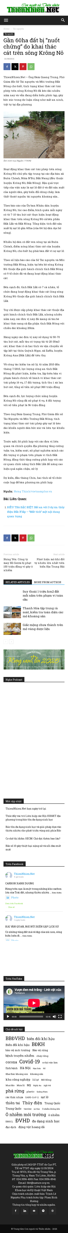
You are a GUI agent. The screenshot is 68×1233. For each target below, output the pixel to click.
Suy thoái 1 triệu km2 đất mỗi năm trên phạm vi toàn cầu (43, 595)
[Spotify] (43, 1210)
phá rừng (15, 1091)
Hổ (44, 1068)
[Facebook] (6, 66)
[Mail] (34, 1210)
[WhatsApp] (31, 66)
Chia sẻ (11, 907)
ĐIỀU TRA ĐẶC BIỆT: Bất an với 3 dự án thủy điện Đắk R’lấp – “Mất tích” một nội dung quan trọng (36, 511)
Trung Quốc (13, 1108)
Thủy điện (32, 1103)
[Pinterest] (23, 66)
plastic (30, 1091)
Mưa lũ (21, 1085)
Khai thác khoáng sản (17, 1074)
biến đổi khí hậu (41, 1039)
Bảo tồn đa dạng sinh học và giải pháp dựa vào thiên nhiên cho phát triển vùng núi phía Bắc (33, 828)
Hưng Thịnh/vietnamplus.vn (33, 491)
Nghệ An (37, 1085)
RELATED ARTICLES (18, 582)
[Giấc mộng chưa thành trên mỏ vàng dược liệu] (12, 629)
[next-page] (11, 642)
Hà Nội (25, 1068)
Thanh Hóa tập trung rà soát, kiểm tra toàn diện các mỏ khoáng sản (43, 612)
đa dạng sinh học (46, 1121)
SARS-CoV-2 (32, 1097)
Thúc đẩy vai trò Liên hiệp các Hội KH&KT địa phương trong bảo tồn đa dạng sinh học (33, 817)
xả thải (37, 1109)
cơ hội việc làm (50, 1062)
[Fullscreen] (60, 1016)
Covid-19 (29, 1061)
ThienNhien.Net (24, 873)
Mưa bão (10, 1085)
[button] (6, 20)
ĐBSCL (9, 1121)
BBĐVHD (15, 1038)
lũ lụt (35, 1079)
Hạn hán (37, 1068)
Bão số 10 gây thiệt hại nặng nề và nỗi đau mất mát (33, 847)
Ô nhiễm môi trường (26, 1114)
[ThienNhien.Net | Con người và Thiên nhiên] (34, 8)
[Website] (52, 1210)
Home (6, 28)
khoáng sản (36, 1074)
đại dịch (11, 1127)
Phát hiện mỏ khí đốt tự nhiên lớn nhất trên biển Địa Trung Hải (49, 562)
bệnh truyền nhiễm (20, 1055)
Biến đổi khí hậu (17, 1045)
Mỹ (29, 1085)
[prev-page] (5, 642)
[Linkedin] (24, 1210)
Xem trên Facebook (14, 903)
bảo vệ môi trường (18, 1050)
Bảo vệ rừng (40, 1050)
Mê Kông (46, 1079)
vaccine (27, 1108)
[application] (34, 1003)
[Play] (8, 1016)
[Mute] (54, 1016)
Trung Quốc (52, 1103)
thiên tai (13, 1103)
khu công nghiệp (18, 1079)
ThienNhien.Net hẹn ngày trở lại (26, 808)
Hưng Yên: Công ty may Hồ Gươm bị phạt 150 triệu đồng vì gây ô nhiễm (18, 564)
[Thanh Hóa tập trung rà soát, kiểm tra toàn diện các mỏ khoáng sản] (12, 612)
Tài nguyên (18, 28)
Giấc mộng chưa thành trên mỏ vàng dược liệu (43, 627)
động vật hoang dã (31, 1127)
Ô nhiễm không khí (51, 1109)
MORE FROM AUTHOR (47, 582)
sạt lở (44, 1097)
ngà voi (47, 1085)
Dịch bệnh (12, 1068)
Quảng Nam (42, 1091)
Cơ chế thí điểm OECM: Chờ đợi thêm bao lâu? (33, 838)
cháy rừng (42, 1055)
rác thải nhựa (14, 1097)
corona (11, 1062)
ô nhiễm (54, 1115)
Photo (14, 897)
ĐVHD (22, 1120)
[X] (15, 66)
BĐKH (38, 1044)
